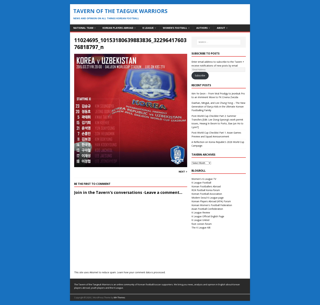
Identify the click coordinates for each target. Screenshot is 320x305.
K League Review (201, 212)
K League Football (201, 182)
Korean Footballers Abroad (206, 186)
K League (148, 27)
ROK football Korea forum (206, 190)
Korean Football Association (207, 193)
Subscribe (200, 75)
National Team (83, 27)
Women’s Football (175, 27)
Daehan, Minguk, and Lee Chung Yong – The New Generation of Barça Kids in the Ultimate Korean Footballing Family (218, 106)
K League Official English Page (208, 216)
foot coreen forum (202, 223)
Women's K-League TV (204, 178)
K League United (200, 220)
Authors (202, 27)
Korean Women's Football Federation (212, 205)
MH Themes (119, 297)
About (221, 27)
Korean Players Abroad (117, 27)
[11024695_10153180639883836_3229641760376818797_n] (130, 165)
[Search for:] (218, 42)
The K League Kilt (201, 227)
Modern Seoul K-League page (208, 197)
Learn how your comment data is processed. (141, 272)
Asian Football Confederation (207, 208)
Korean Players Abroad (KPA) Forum (211, 201)
